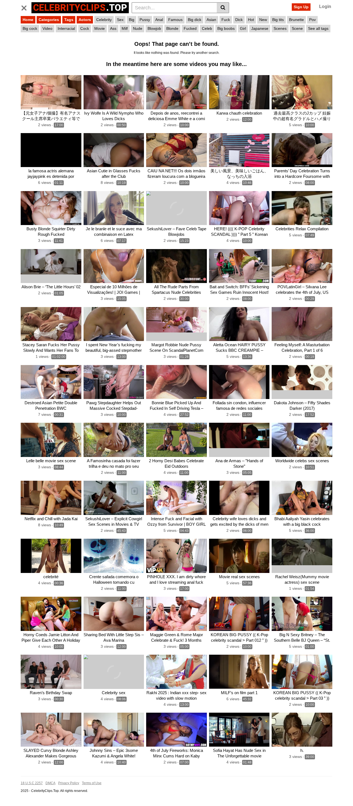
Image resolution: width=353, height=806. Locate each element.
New (263, 19)
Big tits (278, 19)
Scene (297, 28)
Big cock (30, 28)
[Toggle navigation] (26, 7)
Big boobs (226, 28)
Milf (125, 28)
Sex (120, 19)
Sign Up (301, 7)
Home (28, 19)
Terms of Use (91, 783)
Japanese (259, 28)
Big (131, 19)
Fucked (190, 28)
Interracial (66, 28)
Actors (85, 19)
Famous (175, 19)
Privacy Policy (68, 783)
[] (223, 7)
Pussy (145, 19)
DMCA (50, 783)
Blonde (172, 28)
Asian (211, 19)
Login (325, 6)
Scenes (280, 28)
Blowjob (154, 28)
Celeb (207, 28)
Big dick (194, 19)
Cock (84, 28)
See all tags (318, 28)
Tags (68, 19)
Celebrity (104, 19)
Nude (137, 28)
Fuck (225, 19)
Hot (251, 19)
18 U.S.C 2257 (32, 783)
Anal (159, 19)
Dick (239, 19)
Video (47, 28)
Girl (243, 28)
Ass (113, 28)
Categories (49, 19)
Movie (99, 28)
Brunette (296, 19)
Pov (312, 19)
